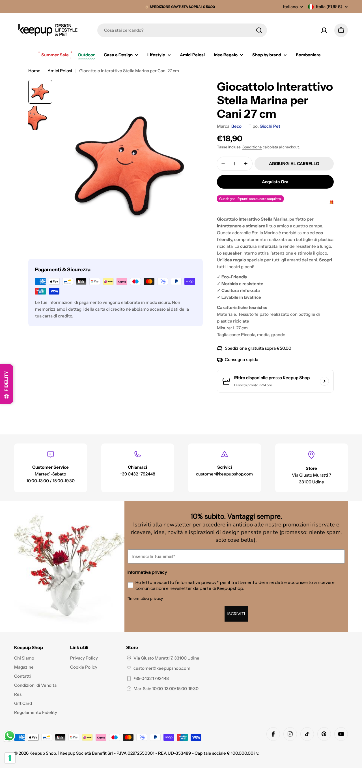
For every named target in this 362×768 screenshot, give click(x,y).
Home (34, 70)
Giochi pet (270, 126)
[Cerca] (259, 30)
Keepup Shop (42, 753)
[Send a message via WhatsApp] (9, 736)
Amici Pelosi (60, 70)
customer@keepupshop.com (161, 668)
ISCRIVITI (236, 614)
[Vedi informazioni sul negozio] (324, 381)
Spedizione (252, 147)
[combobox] (182, 30)
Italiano (290, 7)
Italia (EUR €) (329, 6)
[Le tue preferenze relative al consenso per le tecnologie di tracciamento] (10, 758)
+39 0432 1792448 (151, 678)
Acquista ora (275, 181)
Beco (236, 126)
